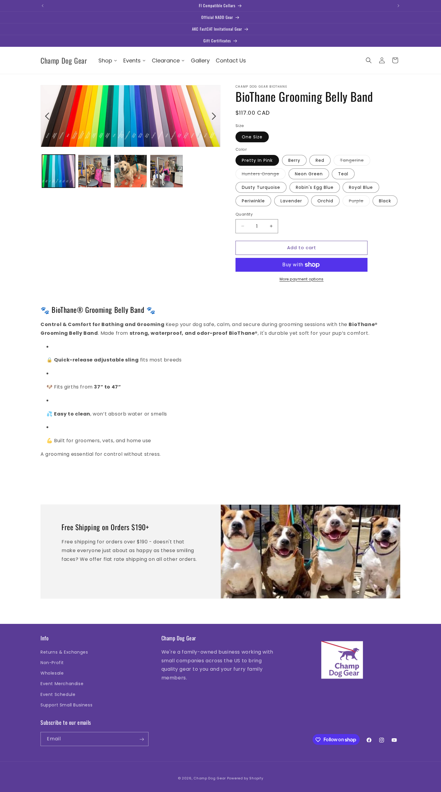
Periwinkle (253, 201)
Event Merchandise (61, 684)
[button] (368, 60)
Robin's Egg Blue (315, 187)
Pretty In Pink (257, 160)
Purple (359, 202)
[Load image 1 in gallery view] (58, 171)
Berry (294, 160)
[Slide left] (47, 116)
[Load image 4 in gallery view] (166, 171)
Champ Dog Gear (210, 778)
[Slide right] (213, 116)
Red (320, 160)
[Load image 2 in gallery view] (94, 171)
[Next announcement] (398, 5)
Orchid (325, 201)
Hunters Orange (264, 175)
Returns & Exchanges (64, 652)
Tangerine (355, 161)
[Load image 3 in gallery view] (130, 171)
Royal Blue (361, 187)
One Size (252, 137)
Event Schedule (57, 694)
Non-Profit (52, 662)
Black (385, 201)
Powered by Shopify (245, 778)
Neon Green (309, 174)
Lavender (291, 201)
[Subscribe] (141, 739)
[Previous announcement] (42, 5)
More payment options (302, 279)
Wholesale (52, 673)
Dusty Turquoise (261, 187)
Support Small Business (66, 705)
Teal (343, 174)
